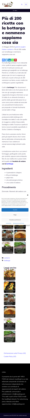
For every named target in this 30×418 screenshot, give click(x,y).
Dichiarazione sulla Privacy (18, 223)
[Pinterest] (15, 60)
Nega (15, 215)
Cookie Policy (8, 223)
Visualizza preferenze (15, 220)
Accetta (15, 210)
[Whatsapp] (12, 60)
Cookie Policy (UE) (10, 356)
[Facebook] (3, 60)
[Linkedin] (9, 60)
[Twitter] (6, 60)
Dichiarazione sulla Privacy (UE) (15, 353)
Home (4, 49)
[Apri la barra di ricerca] (22, 4)
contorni (10, 49)
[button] (27, 195)
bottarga (10, 164)
